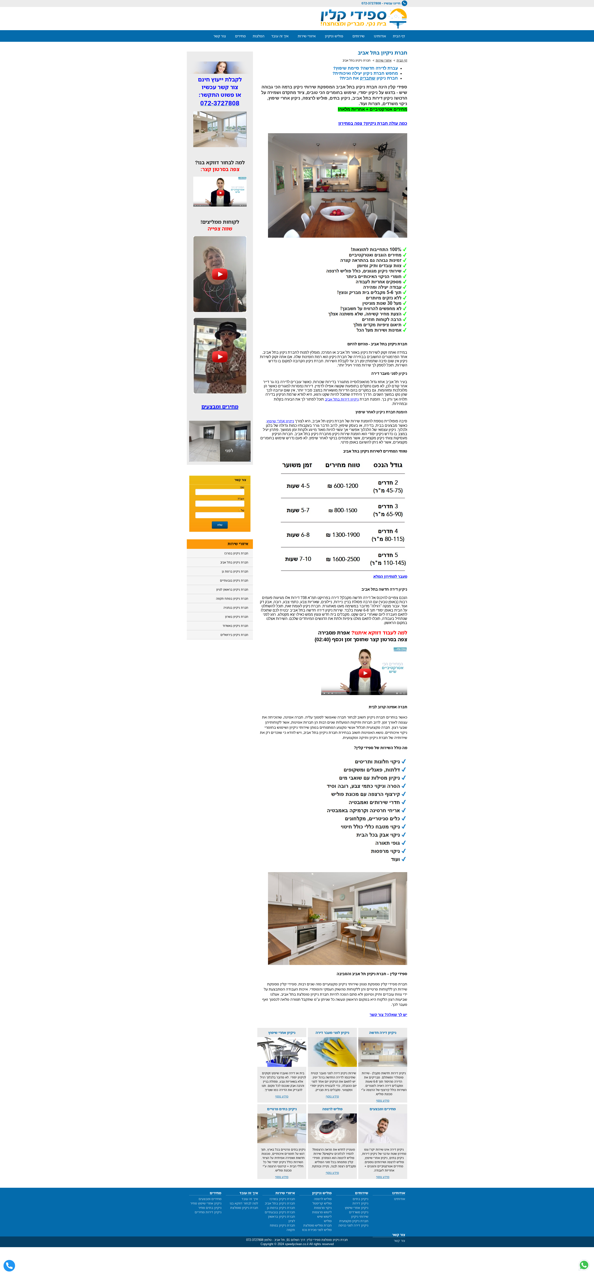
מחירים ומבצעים (210, 1199)
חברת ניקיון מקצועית (353, 1221)
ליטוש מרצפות (322, 1212)
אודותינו (380, 36)
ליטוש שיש (324, 1216)
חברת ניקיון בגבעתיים (234, 580)
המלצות (258, 36)
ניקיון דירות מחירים (208, 1212)
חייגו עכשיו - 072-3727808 (381, 3)
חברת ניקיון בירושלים (234, 635)
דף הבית (399, 36)
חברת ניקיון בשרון (236, 617)
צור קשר (219, 36)
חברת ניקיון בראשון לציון (232, 589)
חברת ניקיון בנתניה (235, 607)
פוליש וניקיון (334, 36)
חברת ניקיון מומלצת (244, 1207)
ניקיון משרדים (358, 1212)
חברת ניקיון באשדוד (235, 626)
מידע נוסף (382, 1100)
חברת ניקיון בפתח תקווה (232, 598)
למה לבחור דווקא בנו (244, 1203)
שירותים (358, 36)
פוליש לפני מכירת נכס (317, 1229)
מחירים (240, 36)
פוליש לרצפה (323, 1199)
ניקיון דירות (360, 1203)
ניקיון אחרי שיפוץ (356, 1207)
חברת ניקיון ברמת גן (235, 571)
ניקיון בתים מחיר (209, 1207)
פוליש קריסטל (322, 1203)
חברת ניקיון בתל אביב (234, 562)
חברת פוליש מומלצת (317, 1225)
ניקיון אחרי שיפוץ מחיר (205, 1203)
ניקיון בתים (360, 1199)
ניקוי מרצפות (323, 1207)
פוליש (328, 1221)
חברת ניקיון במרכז (236, 553)
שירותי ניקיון (359, 1216)
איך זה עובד (279, 36)
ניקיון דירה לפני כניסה (353, 1225)
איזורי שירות (307, 36)
